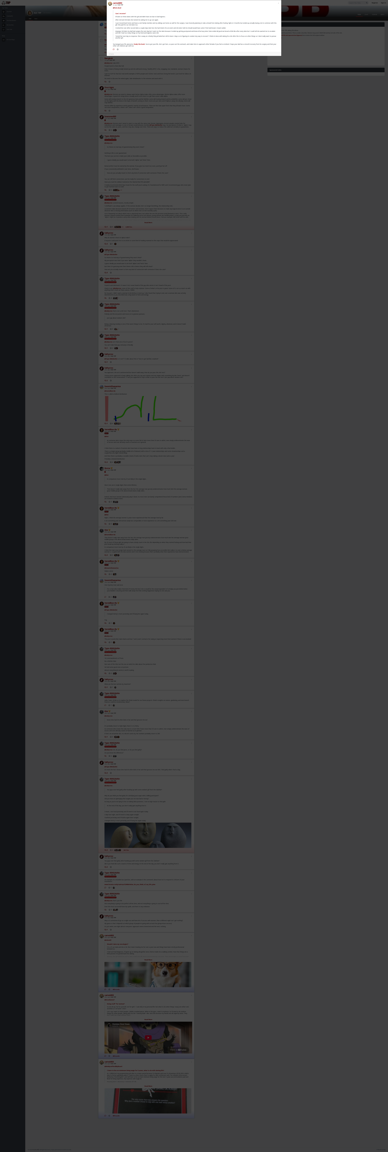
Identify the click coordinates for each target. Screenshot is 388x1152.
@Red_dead (117, 8)
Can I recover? (120, 13)
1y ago (115, 5)
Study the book (139, 44)
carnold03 (117, 3)
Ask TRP (120, 5)
